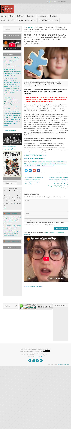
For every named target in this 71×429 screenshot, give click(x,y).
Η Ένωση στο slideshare (12, 241)
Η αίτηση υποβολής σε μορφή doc (34, 158)
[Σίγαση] (17, 48)
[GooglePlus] (50, 1)
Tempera (60, 364)
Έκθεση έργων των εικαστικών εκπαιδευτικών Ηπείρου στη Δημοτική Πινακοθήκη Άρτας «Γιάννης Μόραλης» (34, 180)
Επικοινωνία (64, 1)
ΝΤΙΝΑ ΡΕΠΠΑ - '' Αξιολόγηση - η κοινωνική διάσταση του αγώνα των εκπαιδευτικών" (12, 233)
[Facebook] (47, 1)
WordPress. (66, 364)
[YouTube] (52, 1)
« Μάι (4, 208)
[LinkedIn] (55, 1)
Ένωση (28, 44)
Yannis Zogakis (39, 356)
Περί (59, 1)
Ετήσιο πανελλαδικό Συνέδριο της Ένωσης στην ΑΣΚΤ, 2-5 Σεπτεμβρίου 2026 (12, 60)
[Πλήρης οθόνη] (19, 48)
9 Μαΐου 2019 (36, 44)
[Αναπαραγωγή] (5, 48)
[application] (12, 45)
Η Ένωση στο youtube (11, 213)
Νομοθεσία (30, 27)
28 (14, 203)
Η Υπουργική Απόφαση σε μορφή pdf (35, 155)
